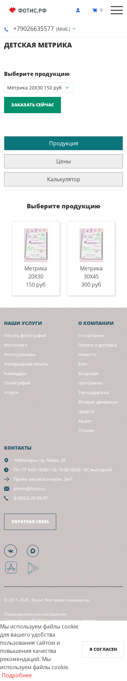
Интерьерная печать (26, 364)
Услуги (11, 392)
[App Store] (15, 573)
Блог (83, 364)
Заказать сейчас (32, 105)
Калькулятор (63, 179)
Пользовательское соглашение (35, 614)
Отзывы (86, 430)
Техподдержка (93, 392)
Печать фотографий (25, 335)
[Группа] (14, 550)
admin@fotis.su (29, 489)
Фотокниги (15, 345)
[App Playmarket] (37, 573)
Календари (15, 373)
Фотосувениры (20, 354)
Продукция (63, 143)
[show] (80, 10)
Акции (84, 421)
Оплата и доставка (97, 345)
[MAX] (36, 550)
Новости (87, 354)
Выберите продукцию (36, 74)
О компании (91, 335)
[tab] (63, 143)
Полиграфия (17, 383)
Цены (63, 161)
